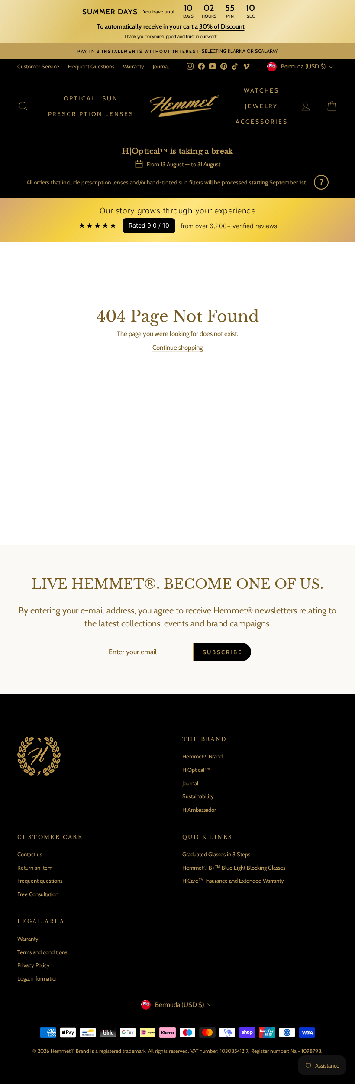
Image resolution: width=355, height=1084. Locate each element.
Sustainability (198, 796)
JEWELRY (261, 106)
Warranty (133, 66)
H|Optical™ (196, 769)
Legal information (37, 978)
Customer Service (38, 66)
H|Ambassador (199, 809)
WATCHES (261, 90)
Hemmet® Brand (202, 756)
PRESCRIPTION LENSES (91, 114)
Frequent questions (39, 880)
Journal (161, 66)
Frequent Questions (91, 66)
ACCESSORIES (262, 122)
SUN (110, 98)
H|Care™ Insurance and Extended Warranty (233, 880)
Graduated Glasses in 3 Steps (216, 854)
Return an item (34, 867)
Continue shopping (177, 348)
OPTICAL (80, 98)
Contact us (29, 854)
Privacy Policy (33, 964)
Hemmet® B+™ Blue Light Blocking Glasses (233, 867)
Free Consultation (37, 893)
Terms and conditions (42, 951)
